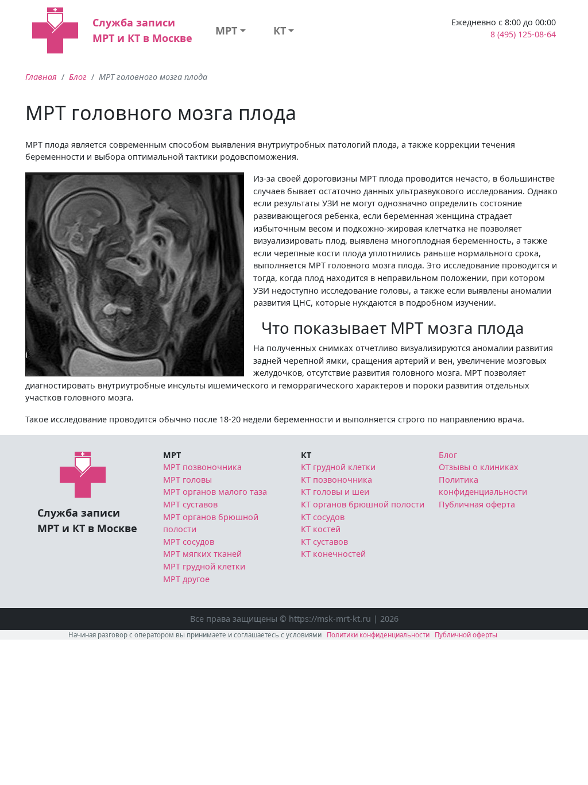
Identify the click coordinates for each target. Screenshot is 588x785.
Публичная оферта (477, 504)
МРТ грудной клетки (204, 566)
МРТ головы (187, 479)
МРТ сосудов (188, 541)
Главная (41, 76)
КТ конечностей (333, 553)
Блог (78, 76)
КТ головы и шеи (335, 491)
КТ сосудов (323, 516)
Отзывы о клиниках (479, 466)
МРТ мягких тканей (202, 553)
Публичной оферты (466, 634)
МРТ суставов (190, 504)
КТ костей (321, 529)
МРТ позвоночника (202, 466)
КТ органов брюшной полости (362, 504)
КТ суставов (324, 541)
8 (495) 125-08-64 (523, 34)
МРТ (226, 30)
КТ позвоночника (336, 479)
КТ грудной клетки (338, 466)
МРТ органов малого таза (215, 491)
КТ (279, 30)
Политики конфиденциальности (378, 634)
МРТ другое (186, 579)
